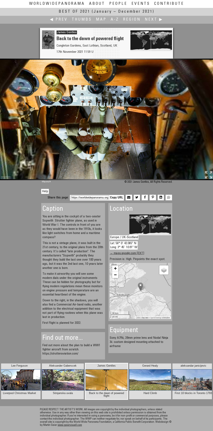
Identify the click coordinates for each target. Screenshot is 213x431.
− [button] (115, 274)
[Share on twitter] (137, 197)
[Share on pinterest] (152, 197)
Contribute (169, 4)
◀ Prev (59, 20)
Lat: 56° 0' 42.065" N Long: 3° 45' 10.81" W (123, 245)
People (118, 4)
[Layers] (163, 270)
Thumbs (82, 20)
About (97, 4)
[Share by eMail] (128, 197)
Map (101, 20)
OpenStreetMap (155, 317)
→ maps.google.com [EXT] (127, 253)
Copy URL (116, 197)
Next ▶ (154, 20)
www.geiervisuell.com (70, 425)
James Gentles (67, 32)
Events (140, 4)
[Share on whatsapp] (168, 197)
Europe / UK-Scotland (124, 237)
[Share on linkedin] (161, 197)
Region (132, 20)
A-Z (115, 20)
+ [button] (115, 268)
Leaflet (138, 317)
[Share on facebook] (144, 197)
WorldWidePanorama (57, 4)
